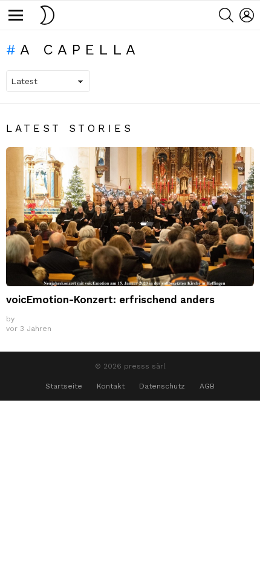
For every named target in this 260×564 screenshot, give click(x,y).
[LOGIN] (246, 15)
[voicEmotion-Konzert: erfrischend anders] (130, 217)
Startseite (63, 386)
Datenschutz (162, 386)
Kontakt (111, 386)
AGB (207, 386)
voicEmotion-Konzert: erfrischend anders (110, 299)
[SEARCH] (226, 15)
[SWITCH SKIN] (47, 15)
